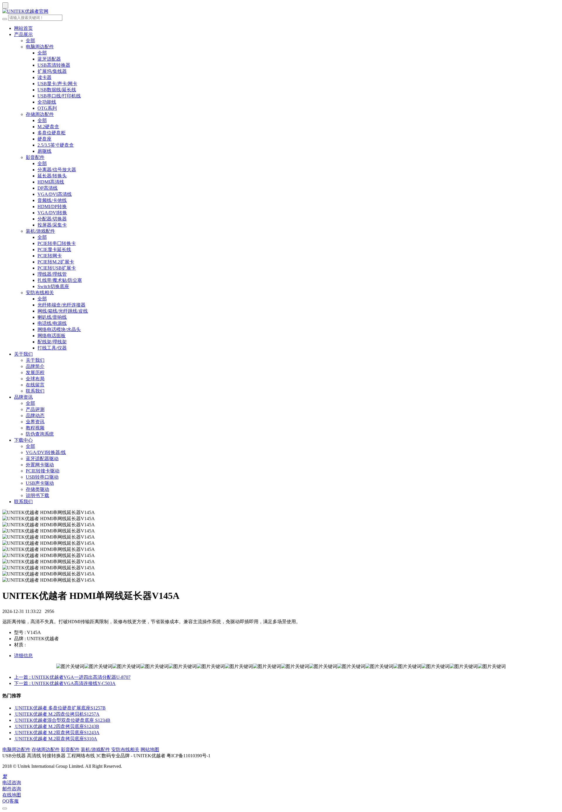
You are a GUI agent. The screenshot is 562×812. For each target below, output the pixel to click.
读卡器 (44, 77)
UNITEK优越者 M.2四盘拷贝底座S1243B (57, 726)
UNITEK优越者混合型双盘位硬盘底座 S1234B (62, 720)
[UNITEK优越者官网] (281, 11)
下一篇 (65, 683)
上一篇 (72, 677)
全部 (30, 40)
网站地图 (149, 749)
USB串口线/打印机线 (59, 95)
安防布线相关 (40, 292)
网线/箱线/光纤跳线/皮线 (62, 311)
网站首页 (23, 28)
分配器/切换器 (52, 218)
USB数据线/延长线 (56, 89)
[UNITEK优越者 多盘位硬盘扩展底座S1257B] (14, 707)
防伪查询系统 (40, 433)
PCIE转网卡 (49, 255)
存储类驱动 (37, 489)
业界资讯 (35, 421)
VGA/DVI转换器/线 (46, 452)
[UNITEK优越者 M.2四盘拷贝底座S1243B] (14, 726)
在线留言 (35, 384)
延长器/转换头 (52, 175)
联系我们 (35, 390)
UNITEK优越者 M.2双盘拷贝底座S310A (56, 738)
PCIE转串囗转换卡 (56, 243)
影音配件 (35, 157)
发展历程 (35, 372)
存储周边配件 (40, 114)
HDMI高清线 (50, 181)
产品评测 (35, 409)
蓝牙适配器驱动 (42, 458)
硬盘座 (44, 138)
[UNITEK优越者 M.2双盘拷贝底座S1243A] (14, 732)
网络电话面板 (51, 335)
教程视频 (35, 427)
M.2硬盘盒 (48, 126)
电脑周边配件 (40, 46)
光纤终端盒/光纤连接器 (61, 304)
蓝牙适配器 (49, 58)
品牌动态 (35, 415)
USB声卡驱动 (40, 483)
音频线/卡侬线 (52, 200)
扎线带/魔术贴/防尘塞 (59, 280)
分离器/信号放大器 (56, 169)
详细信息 (23, 655)
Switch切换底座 (53, 286)
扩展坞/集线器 (52, 71)
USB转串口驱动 (42, 476)
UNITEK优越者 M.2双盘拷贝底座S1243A (57, 732)
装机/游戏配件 (40, 231)
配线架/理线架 (52, 341)
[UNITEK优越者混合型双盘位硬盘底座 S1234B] (14, 720)
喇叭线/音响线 (52, 317)
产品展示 (23, 34)
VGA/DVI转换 (52, 212)
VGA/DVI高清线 (54, 194)
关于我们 (23, 354)
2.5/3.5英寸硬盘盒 (55, 145)
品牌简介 (35, 366)
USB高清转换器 (53, 65)
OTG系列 (47, 108)
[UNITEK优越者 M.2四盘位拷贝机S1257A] (14, 714)
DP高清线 (47, 188)
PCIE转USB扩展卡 (56, 267)
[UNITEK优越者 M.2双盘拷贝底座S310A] (14, 738)
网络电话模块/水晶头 (59, 329)
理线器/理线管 (52, 274)
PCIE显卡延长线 (54, 249)
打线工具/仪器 (52, 347)
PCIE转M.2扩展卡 (55, 261)
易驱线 (44, 151)
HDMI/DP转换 (52, 206)
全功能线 (46, 102)
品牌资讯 (23, 397)
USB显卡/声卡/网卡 (57, 83)
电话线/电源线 (52, 323)
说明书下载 (37, 495)
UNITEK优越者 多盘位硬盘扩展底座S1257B (60, 707)
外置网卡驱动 (40, 464)
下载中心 (23, 440)
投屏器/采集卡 (52, 224)
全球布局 (35, 378)
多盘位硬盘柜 (51, 132)
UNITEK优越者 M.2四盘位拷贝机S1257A (57, 714)
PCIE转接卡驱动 (42, 470)
